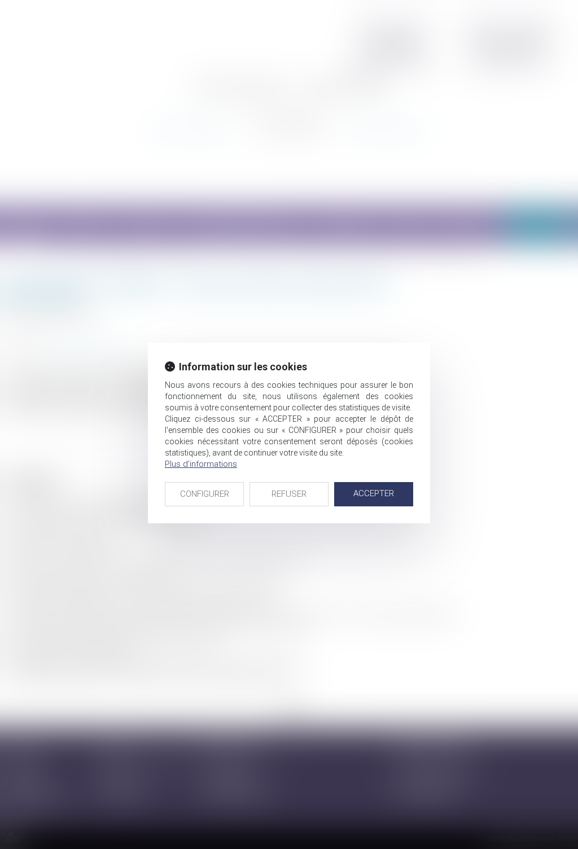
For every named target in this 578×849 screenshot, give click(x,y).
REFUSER (289, 494)
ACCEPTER (373, 493)
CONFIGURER (204, 494)
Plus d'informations (201, 464)
